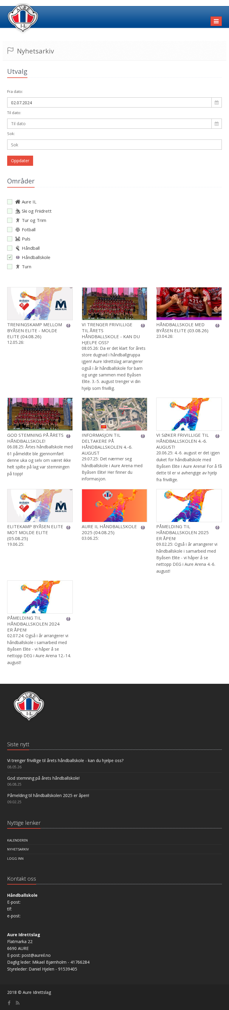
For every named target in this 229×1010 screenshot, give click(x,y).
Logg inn (15, 858)
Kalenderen (17, 840)
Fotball (28, 229)
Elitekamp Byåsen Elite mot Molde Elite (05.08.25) (35, 532)
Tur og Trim (34, 220)
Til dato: (14, 112)
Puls (26, 239)
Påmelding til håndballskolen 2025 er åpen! (182, 532)
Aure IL (29, 202)
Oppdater (20, 160)
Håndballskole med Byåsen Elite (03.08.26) (182, 327)
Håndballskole (36, 257)
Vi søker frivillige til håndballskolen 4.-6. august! (182, 441)
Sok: (11, 133)
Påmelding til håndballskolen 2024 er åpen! (33, 624)
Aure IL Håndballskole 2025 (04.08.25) (109, 529)
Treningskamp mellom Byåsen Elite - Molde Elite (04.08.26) (34, 330)
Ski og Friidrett (37, 211)
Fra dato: (15, 91)
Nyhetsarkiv (18, 849)
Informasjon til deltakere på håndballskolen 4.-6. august (107, 444)
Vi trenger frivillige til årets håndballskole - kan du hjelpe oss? (111, 333)
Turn (26, 266)
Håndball (31, 248)
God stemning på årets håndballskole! (35, 438)
